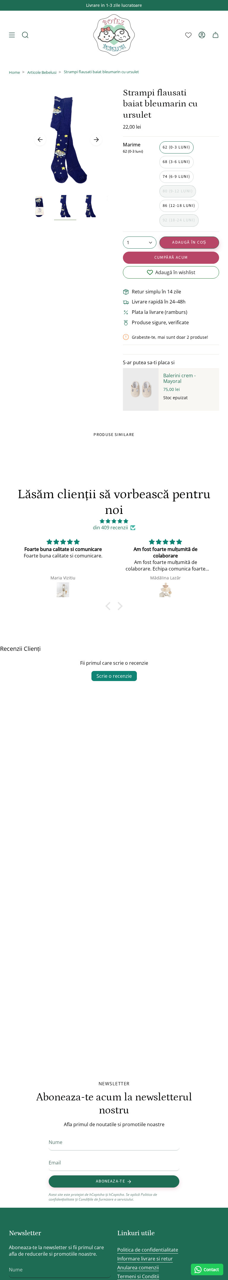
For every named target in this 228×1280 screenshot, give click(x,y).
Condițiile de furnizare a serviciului (106, 1199)
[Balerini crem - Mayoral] (141, 389)
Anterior (40, 140)
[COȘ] (215, 35)
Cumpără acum (171, 258)
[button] (109, 606)
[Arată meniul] (12, 35)
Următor (96, 140)
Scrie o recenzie (114, 676)
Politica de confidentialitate (147, 1250)
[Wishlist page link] (188, 35)
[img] (113, 521)
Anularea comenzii (138, 1267)
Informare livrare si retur (145, 1258)
